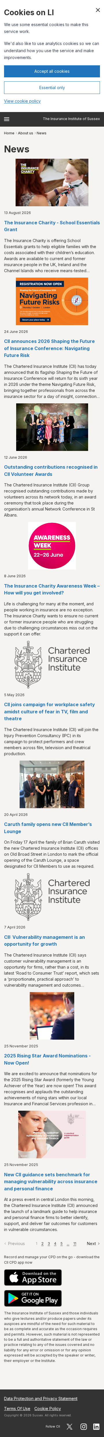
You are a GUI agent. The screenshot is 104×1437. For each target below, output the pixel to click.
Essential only (52, 87)
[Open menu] (6, 119)
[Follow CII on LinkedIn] (96, 1426)
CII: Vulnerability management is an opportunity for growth (44, 941)
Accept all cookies (52, 71)
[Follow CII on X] (69, 1426)
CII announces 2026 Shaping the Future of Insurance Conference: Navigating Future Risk (49, 348)
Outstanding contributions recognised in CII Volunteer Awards (51, 470)
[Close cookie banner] (98, 10)
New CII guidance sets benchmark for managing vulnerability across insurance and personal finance (50, 1181)
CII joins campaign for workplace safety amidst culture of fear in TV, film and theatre (49, 711)
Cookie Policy (47, 1408)
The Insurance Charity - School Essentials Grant (52, 226)
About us (25, 133)
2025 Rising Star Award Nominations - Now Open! (47, 1059)
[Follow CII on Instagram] (83, 1426)
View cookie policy (22, 101)
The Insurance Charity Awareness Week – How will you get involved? (52, 589)
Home (9, 133)
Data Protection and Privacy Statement (40, 1398)
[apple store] (52, 1277)
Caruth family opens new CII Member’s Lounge (48, 828)
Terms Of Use (17, 1408)
